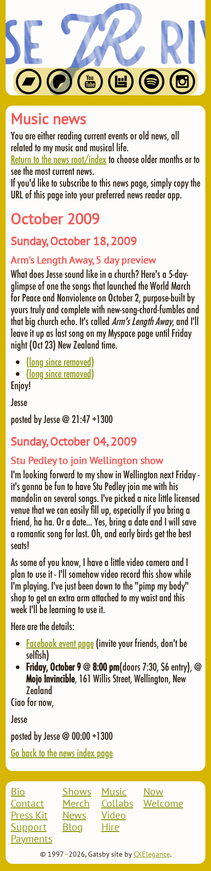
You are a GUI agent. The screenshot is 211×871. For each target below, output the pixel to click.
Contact (27, 804)
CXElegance (152, 854)
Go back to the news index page (62, 752)
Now (153, 792)
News (74, 815)
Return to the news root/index (59, 159)
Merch (76, 804)
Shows (76, 792)
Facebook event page (60, 643)
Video (113, 815)
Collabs (117, 804)
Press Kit (29, 815)
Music (113, 792)
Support (29, 827)
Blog (72, 827)
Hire (110, 827)
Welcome (163, 804)
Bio (18, 792)
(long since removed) (60, 361)
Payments (31, 839)
